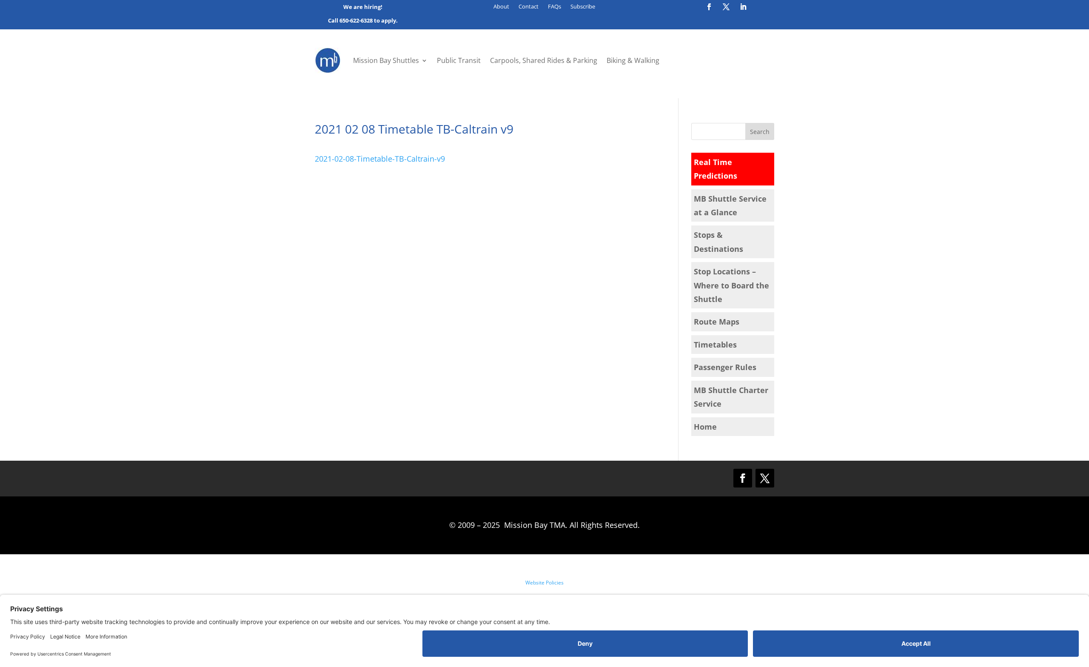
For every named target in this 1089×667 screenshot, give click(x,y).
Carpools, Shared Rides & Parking (543, 60)
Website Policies (544, 582)
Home (705, 427)
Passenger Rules (725, 367)
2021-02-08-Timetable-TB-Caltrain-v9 (380, 159)
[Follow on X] (726, 7)
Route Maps (716, 321)
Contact (529, 6)
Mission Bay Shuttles (386, 60)
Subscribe (582, 6)
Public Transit (459, 60)
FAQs (554, 6)
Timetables (715, 344)
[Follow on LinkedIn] (743, 7)
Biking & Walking (633, 60)
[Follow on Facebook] (709, 7)
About (501, 6)
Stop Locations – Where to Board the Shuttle (731, 285)
